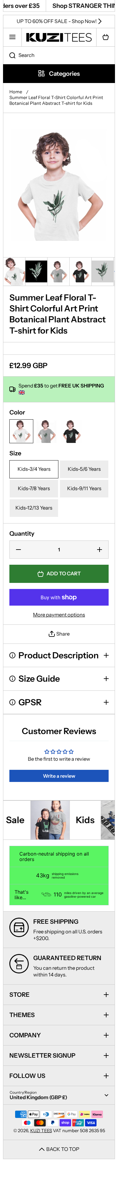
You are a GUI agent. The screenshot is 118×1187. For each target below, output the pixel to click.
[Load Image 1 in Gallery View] (14, 271)
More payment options (59, 615)
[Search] (9, 55)
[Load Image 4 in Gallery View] (80, 271)
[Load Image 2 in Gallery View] (36, 271)
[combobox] (59, 55)
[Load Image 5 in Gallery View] (102, 271)
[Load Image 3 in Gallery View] (58, 271)
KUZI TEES (41, 1130)
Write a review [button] (59, 776)
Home (15, 92)
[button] (106, 37)
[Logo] (59, 37)
